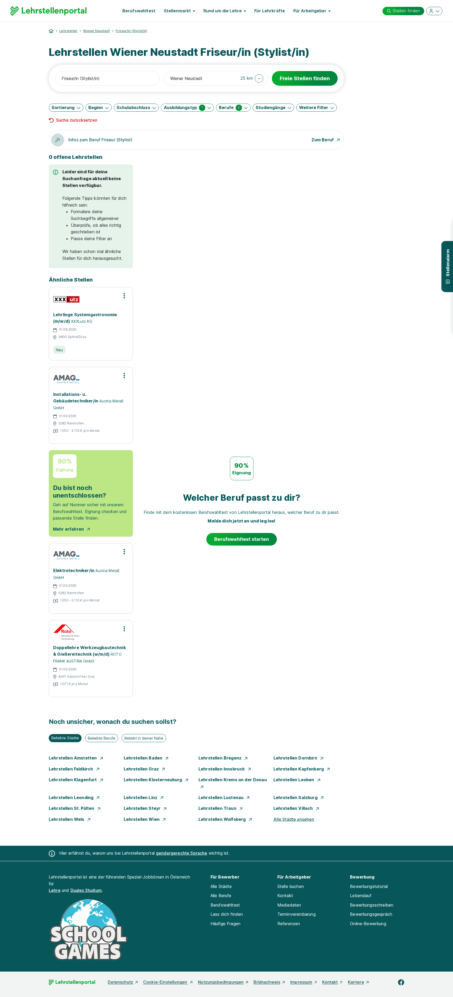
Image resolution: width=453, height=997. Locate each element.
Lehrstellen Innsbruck (222, 769)
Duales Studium (86, 890)
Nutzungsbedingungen (221, 982)
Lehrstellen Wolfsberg (222, 819)
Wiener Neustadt (96, 31)
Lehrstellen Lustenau (221, 797)
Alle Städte (221, 886)
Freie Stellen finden (305, 78)
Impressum (301, 982)
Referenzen (288, 923)
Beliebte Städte (65, 738)
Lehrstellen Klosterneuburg (153, 779)
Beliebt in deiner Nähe (144, 738)
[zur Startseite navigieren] (51, 31)
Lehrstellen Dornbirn (295, 758)
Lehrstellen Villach (293, 808)
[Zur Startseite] (48, 11)
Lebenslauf (360, 895)
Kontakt (285, 895)
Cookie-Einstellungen (165, 982)
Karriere (356, 982)
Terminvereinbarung (296, 914)
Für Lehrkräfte (269, 10)
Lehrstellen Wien (142, 819)
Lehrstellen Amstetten (73, 758)
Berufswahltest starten (241, 539)
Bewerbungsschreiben (371, 905)
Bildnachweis (267, 982)
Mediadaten (289, 905)
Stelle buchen (290, 886)
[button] (251, 78)
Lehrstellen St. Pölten (72, 808)
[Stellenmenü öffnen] (124, 295)
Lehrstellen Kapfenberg (299, 769)
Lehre (55, 890)
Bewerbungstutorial (369, 886)
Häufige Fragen (225, 923)
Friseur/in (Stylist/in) (131, 31)
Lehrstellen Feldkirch (71, 769)
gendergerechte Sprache (181, 853)
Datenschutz (120, 982)
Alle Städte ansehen (293, 819)
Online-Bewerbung (368, 923)
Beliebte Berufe (101, 738)
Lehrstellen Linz (141, 797)
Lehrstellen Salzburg (296, 797)
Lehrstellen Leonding (71, 797)
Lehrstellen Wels (67, 819)
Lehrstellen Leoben (294, 779)
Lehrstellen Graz (142, 769)
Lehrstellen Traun (218, 808)
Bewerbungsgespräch (371, 914)
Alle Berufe (221, 895)
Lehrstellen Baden (144, 758)
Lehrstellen (68, 31)
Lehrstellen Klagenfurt (73, 779)
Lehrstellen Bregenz (220, 758)
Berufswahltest (138, 10)
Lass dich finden (227, 914)
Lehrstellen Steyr (143, 808)
